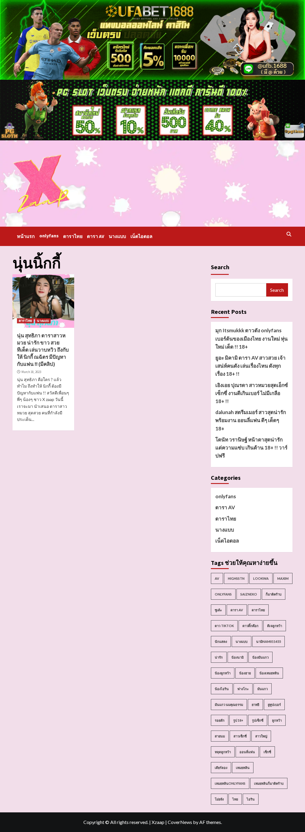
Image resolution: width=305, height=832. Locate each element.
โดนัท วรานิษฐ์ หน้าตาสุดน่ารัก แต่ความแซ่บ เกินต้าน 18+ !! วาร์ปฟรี (251, 447)
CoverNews (180, 822)
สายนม (220, 736)
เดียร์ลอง (221, 768)
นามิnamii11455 (268, 641)
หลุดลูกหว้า (223, 752)
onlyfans (49, 236)
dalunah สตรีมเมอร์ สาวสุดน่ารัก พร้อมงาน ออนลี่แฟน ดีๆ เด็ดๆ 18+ (250, 420)
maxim (283, 578)
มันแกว (262, 689)
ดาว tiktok (224, 626)
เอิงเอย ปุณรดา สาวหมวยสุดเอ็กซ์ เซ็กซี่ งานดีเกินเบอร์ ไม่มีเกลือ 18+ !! (251, 393)
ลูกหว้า (277, 720)
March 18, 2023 (31, 372)
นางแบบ (117, 236)
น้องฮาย (245, 673)
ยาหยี (255, 704)
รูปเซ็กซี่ (257, 720)
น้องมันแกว (260, 657)
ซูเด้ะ (218, 610)
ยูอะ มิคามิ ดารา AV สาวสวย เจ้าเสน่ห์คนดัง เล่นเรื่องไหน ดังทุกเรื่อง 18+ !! (250, 366)
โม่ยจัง (219, 799)
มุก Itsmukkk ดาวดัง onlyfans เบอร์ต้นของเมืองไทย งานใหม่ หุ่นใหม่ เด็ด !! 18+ (251, 338)
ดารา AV (95, 236)
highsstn (236, 578)
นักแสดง (221, 641)
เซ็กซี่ (267, 752)
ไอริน (251, 799)
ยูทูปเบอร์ (274, 704)
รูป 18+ (238, 720)
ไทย (235, 799)
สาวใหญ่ (261, 736)
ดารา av (237, 610)
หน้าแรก (26, 236)
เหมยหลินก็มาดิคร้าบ (269, 783)
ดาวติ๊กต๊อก (250, 626)
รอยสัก (220, 720)
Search (220, 267)
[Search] (288, 234)
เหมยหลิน (243, 768)
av (217, 578)
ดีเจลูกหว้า (274, 626)
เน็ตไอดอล (141, 236)
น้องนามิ (237, 657)
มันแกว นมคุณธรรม (229, 704)
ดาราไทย (73, 236)
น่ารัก (219, 657)
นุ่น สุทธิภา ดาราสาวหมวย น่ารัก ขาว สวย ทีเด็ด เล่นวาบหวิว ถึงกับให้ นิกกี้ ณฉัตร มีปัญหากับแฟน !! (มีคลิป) (43, 349)
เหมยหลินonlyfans (230, 783)
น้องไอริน (222, 689)
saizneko (248, 594)
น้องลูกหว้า (223, 673)
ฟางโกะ (243, 689)
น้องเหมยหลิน (269, 673)
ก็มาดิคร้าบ (273, 594)
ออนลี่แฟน (247, 752)
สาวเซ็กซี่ (240, 736)
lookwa (261, 578)
